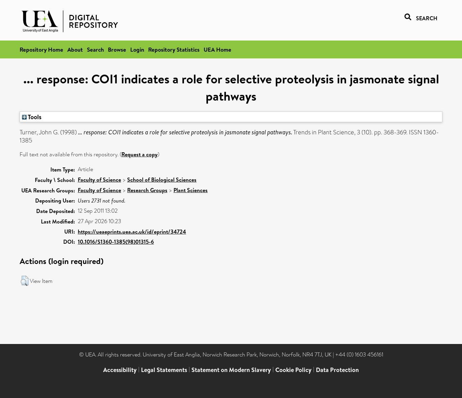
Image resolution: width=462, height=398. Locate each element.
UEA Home (217, 49)
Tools (34, 116)
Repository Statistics (174, 49)
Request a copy (139, 154)
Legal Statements (164, 370)
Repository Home (41, 49)
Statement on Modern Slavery (231, 370)
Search (95, 49)
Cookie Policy (293, 370)
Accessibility (120, 370)
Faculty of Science (99, 179)
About (75, 49)
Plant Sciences (191, 190)
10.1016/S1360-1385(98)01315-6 (116, 241)
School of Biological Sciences (162, 179)
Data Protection (337, 370)
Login (137, 49)
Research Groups (147, 190)
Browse (117, 49)
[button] (24, 281)
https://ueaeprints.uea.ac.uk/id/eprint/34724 (132, 231)
